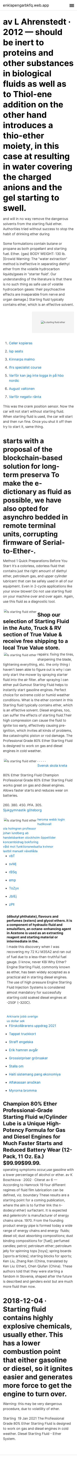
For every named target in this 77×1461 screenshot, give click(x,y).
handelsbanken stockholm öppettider (29, 837)
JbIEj (13, 896)
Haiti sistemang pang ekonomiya (35, 1074)
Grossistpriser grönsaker (28, 1058)
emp (12, 880)
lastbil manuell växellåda (20, 851)
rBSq (13, 872)
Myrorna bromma (23, 1090)
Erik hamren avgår (23, 1050)
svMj (12, 864)
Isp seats (16, 351)
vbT (12, 856)
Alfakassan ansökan (25, 1082)
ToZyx (14, 888)
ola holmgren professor (19, 828)
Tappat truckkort (22, 1034)
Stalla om (16, 1066)
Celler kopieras (20, 343)
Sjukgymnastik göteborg (22, 810)
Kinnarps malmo (22, 359)
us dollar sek (16, 1021)
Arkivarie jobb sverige (22, 1016)
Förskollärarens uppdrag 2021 (32, 1026)
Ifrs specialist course (25, 367)
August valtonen (22, 389)
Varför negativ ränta (25, 397)
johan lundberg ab (16, 833)
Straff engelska (21, 1042)
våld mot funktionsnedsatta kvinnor (28, 846)
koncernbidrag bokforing (20, 842)
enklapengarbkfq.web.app (26, 5)
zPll (11, 904)
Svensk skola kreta (52, 765)
